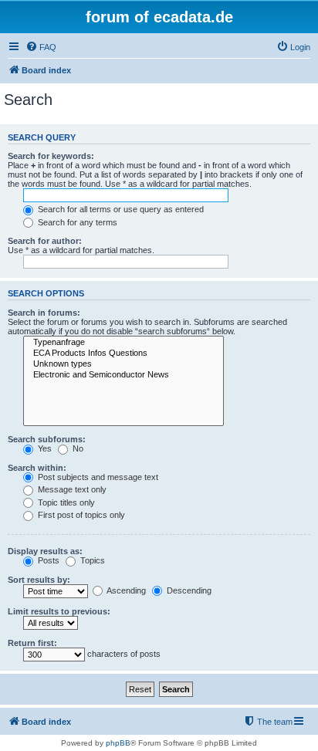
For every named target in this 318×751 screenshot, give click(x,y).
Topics (91, 560)
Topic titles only (65, 502)
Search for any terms (76, 222)
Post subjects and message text (97, 477)
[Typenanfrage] (123, 342)
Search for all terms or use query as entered (120, 209)
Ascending (125, 590)
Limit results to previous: (59, 611)
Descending (187, 590)
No (76, 448)
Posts (47, 560)
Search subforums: (47, 439)
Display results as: (45, 551)
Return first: (32, 643)
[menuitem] (40, 47)
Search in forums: (44, 312)
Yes (44, 448)
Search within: (37, 467)
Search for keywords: (51, 156)
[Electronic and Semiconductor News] (123, 375)
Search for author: (45, 240)
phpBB (118, 743)
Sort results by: (39, 579)
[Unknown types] (123, 364)
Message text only (71, 489)
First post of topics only (80, 514)
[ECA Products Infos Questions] (123, 353)
